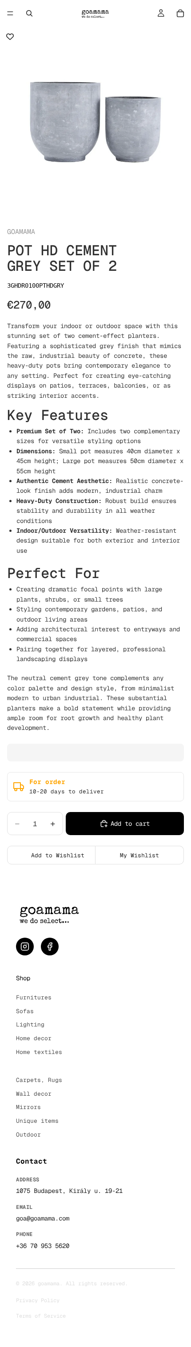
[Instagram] (25, 946)
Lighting (30, 1024)
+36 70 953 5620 (42, 1246)
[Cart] (180, 13)
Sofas (25, 1011)
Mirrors (28, 1107)
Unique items (37, 1121)
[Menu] (10, 13)
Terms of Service (41, 1315)
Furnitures (34, 997)
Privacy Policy (38, 1300)
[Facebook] (50, 946)
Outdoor (28, 1134)
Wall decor (34, 1093)
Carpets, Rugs (39, 1080)
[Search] (29, 13)
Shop (23, 978)
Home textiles (39, 1052)
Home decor (34, 1038)
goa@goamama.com (42, 1218)
